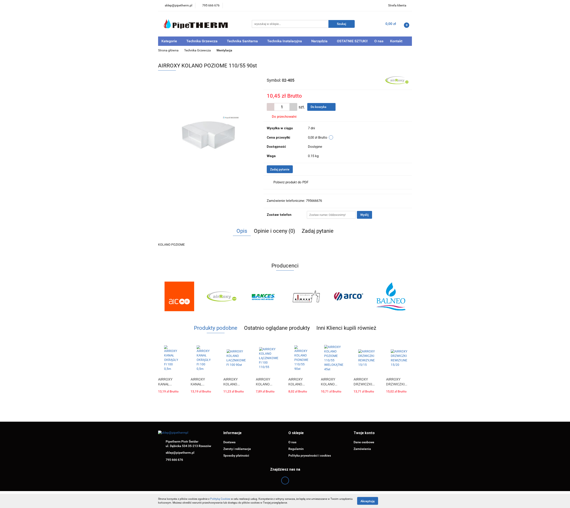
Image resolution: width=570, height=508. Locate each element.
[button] (232, 433)
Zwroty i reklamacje (237, 449)
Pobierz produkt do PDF (290, 182)
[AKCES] (264, 296)
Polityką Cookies (220, 498)
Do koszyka (319, 107)
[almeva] (306, 296)
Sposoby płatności (236, 455)
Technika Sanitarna (243, 41)
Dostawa (229, 442)
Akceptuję (367, 501)
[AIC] (179, 296)
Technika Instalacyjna (285, 41)
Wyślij (364, 215)
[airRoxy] (397, 80)
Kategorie (169, 41)
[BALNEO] (391, 296)
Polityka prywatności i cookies (309, 455)
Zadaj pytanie (279, 169)
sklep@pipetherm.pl (180, 452)
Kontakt (396, 41)
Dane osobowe (364, 442)
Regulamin (296, 449)
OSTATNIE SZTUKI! (352, 41)
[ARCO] (348, 296)
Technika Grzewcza (202, 41)
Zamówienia (362, 449)
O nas (378, 41)
